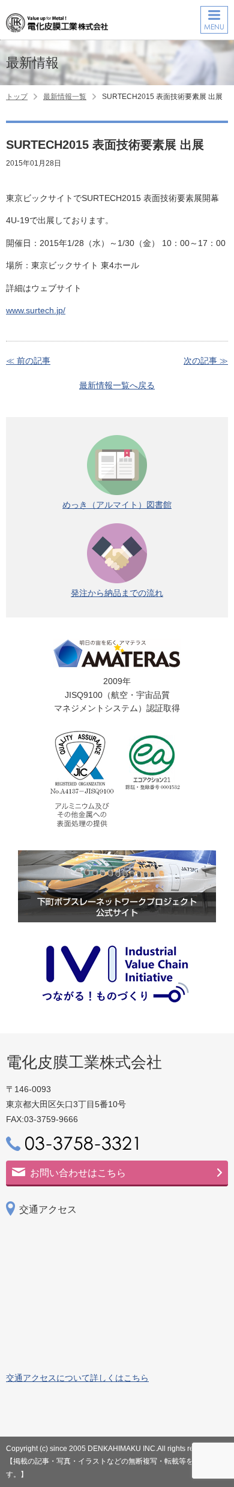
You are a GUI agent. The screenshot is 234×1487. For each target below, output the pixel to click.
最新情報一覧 (64, 96)
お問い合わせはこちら (78, 1173)
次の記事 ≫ (206, 360)
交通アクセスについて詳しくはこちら (77, 1378)
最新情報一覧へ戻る (117, 385)
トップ (17, 96)
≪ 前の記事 (28, 360)
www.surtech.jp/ (35, 310)
